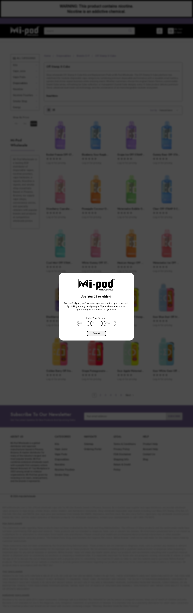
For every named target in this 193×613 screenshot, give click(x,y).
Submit (96, 333)
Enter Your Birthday (96, 318)
